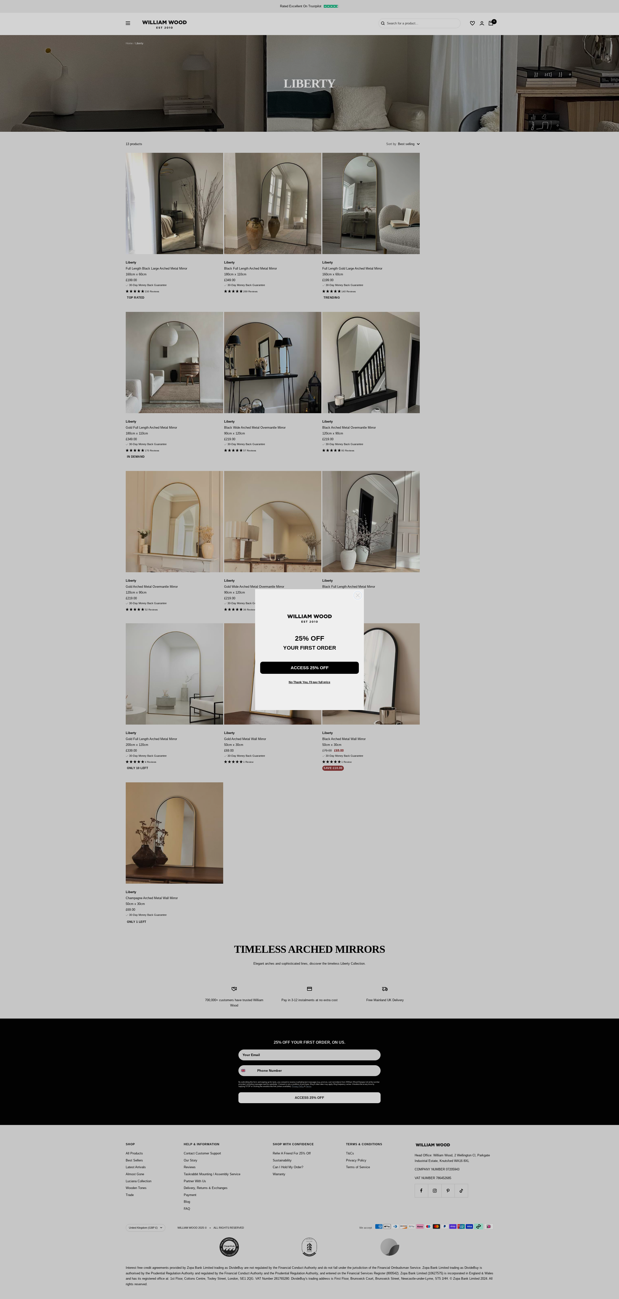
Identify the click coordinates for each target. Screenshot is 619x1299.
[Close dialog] (358, 595)
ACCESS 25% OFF (310, 667)
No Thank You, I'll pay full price (309, 682)
